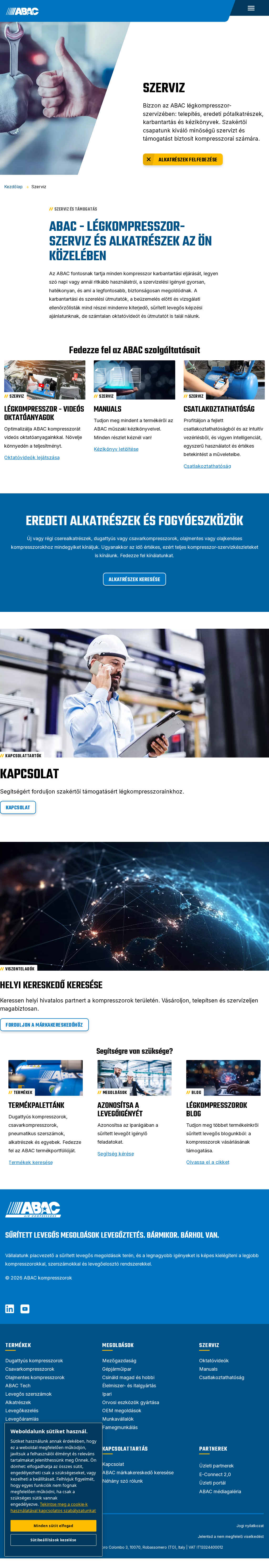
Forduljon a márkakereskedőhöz (44, 1025)
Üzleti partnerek (216, 1465)
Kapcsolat (18, 808)
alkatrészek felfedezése (188, 160)
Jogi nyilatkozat (250, 1526)
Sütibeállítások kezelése (53, 1540)
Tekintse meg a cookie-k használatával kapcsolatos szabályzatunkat (53, 1507)
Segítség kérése (115, 1153)
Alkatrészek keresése (134, 580)
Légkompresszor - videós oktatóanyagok (44, 413)
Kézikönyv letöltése (116, 449)
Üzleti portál (212, 1483)
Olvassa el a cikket (208, 1162)
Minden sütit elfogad (53, 1525)
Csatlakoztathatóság (219, 409)
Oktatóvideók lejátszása (32, 457)
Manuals (107, 409)
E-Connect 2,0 (215, 1474)
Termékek (18, 1345)
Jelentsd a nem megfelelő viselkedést (231, 1536)
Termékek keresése (30, 1162)
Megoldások (117, 1345)
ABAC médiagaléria (220, 1491)
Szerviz (209, 1345)
